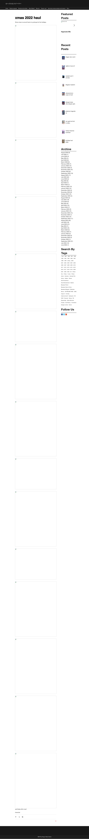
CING (75, 291)
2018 (68, 269)
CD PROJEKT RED (69, 291)
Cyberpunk (71, 295)
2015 (74, 267)
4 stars (69, 274)
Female (62, 302)
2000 (72, 260)
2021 (62, 271)
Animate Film (72, 276)
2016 (62, 269)
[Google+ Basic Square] (66, 314)
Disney (70, 298)
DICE (62, 298)
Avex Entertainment (65, 282)
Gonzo (70, 304)
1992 (75, 256)
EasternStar (63, 300)
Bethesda (72, 289)
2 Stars (68, 260)
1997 (74, 258)
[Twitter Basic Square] (64, 314)
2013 (68, 267)
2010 (74, 265)
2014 (71, 267)
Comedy (67, 293)
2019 (71, 269)
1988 (69, 256)
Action (62, 276)
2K (70, 271)
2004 (71, 262)
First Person (68, 302)
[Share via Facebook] (15, 816)
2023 (68, 271)
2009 (71, 265)
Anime (62, 278)
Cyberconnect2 (64, 295)
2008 (68, 265)
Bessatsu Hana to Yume (66, 287)
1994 (65, 258)
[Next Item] (74, 25)
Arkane (70, 278)
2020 (74, 269)
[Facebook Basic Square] (62, 314)
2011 (62, 267)
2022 (65, 271)
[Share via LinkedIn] (22, 816)
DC (75, 295)
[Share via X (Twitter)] (19, 816)
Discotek (66, 298)
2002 (65, 262)
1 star (62, 256)
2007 (65, 265)
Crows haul (17, 812)
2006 (62, 265)
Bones (62, 291)
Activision (67, 276)
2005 (74, 262)
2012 (65, 267)
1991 (72, 256)
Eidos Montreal (70, 300)
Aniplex (66, 278)
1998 (62, 260)
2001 (62, 262)
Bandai (72, 282)
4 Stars (65, 274)
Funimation (73, 302)
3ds (62, 274)
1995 (68, 258)
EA (73, 298)
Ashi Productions (64, 280)
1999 (65, 260)
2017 (65, 269)
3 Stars (73, 271)
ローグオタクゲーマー (13, 4)
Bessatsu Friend (64, 284)
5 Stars (72, 274)
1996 (71, 258)
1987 (65, 256)
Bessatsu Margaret (65, 289)
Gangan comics (64, 304)
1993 (62, 258)
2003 (68, 262)
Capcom (63, 293)
